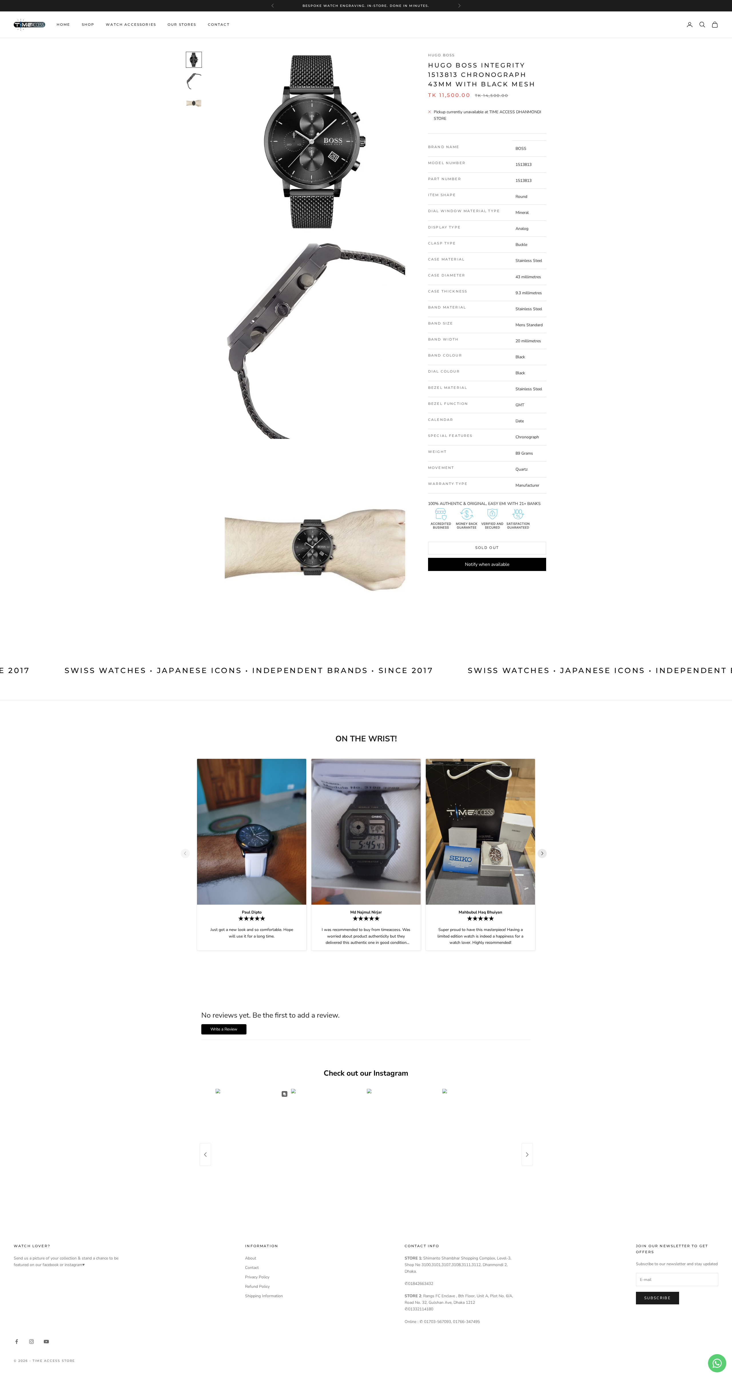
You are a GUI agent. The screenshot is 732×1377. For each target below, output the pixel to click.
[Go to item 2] (194, 81)
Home (63, 24)
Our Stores (182, 24)
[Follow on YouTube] (46, 1341)
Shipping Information (264, 1296)
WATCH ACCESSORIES (131, 24)
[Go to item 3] (194, 102)
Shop (88, 24)
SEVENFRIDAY (365, 6)
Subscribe (657, 1298)
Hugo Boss (441, 55)
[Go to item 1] (194, 60)
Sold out (487, 547)
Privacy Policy (257, 1277)
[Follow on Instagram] (31, 1341)
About (250, 1258)
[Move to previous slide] (187, 853)
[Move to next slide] (544, 853)
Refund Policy (257, 1286)
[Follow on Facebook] (16, 1341)
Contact (219, 24)
